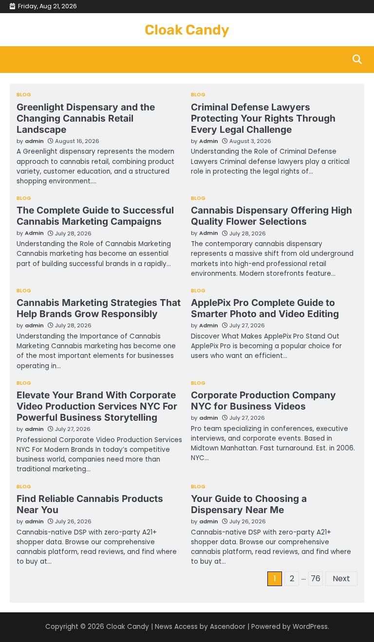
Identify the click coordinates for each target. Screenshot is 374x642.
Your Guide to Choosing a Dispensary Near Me (249, 504)
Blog (24, 94)
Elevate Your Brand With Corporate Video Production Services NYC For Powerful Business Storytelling (97, 406)
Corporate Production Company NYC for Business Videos (263, 400)
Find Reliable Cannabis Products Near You (90, 504)
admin (34, 141)
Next (341, 578)
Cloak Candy (187, 29)
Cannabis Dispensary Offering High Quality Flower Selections (271, 215)
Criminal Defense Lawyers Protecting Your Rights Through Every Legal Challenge (263, 118)
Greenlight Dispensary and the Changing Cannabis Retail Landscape (86, 118)
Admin (208, 141)
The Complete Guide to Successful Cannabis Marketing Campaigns (95, 215)
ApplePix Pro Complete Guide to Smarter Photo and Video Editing (265, 308)
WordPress (310, 626)
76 (315, 578)
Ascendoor (227, 626)
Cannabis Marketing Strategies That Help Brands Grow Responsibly (99, 308)
